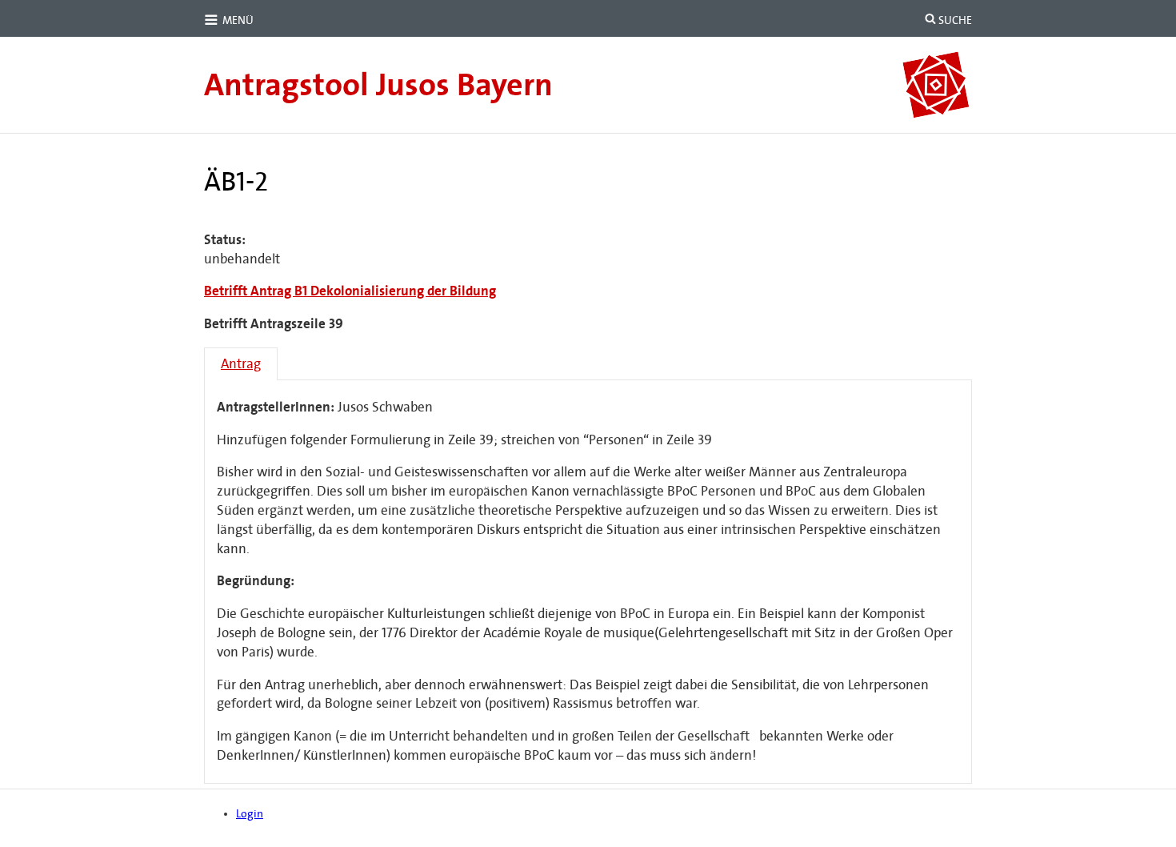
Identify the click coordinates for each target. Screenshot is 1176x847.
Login (249, 814)
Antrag (241, 363)
